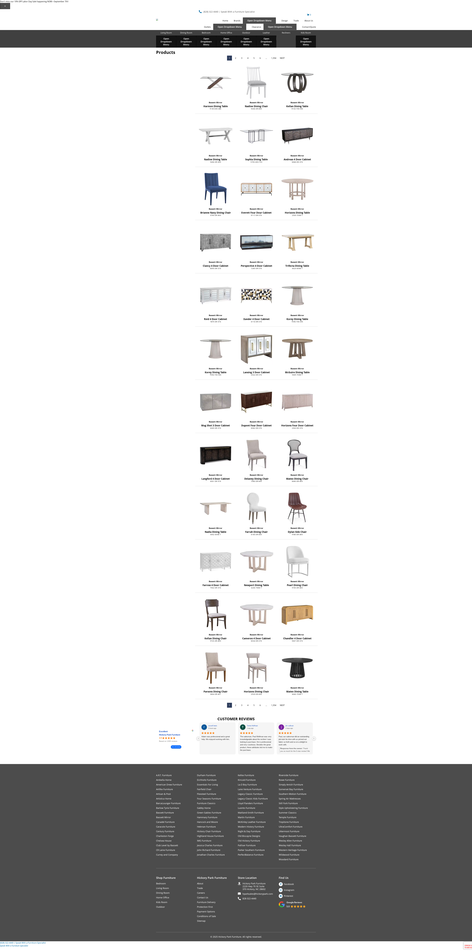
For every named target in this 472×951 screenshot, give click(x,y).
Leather (266, 32)
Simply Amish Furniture (291, 784)
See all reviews (176, 747)
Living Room (166, 32)
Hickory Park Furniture (169, 735)
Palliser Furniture (247, 845)
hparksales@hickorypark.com (258, 893)
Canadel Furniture (165, 822)
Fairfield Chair (204, 789)
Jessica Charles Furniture (209, 845)
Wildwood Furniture (289, 854)
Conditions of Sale (206, 916)
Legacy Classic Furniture (250, 794)
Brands (237, 20)
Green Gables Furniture (209, 812)
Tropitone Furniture (289, 822)
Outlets (207, 27)
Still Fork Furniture (288, 803)
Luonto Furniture (246, 808)
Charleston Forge (165, 836)
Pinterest (288, 895)
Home (225, 20)
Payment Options (206, 911)
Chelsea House (163, 840)
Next (282, 58)
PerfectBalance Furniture (250, 854)
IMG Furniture (204, 840)
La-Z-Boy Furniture (247, 784)
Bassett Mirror (215, 102)
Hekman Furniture (206, 826)
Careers (201, 892)
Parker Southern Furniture (251, 850)
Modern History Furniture (251, 826)
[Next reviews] (314, 738)
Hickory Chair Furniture (209, 831)
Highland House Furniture (210, 836)
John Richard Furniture (208, 850)
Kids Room (306, 32)
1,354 (273, 58)
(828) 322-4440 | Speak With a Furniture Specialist (229, 11)
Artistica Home (163, 798)
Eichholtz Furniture (206, 780)
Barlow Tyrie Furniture (167, 808)
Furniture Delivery (206, 902)
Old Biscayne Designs (249, 836)
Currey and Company (167, 854)
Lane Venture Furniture (250, 789)
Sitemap (201, 921)
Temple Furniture (287, 817)
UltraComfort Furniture (290, 826)
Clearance (256, 27)
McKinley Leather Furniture (252, 822)
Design (284, 20)
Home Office (226, 32)
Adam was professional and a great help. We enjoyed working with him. (215, 737)
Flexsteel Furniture (206, 794)
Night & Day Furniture (249, 831)
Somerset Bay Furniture (291, 789)
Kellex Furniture (246, 775)
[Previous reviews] (198, 738)
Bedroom (206, 32)
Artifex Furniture (164, 789)
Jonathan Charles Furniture (211, 854)
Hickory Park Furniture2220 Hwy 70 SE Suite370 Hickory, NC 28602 (254, 886)
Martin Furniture (246, 817)
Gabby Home (204, 808)
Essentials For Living (207, 784)
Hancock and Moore (207, 822)
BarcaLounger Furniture (168, 803)
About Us (308, 20)
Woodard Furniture (288, 859)
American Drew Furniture (169, 784)
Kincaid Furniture (247, 780)
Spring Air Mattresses (290, 798)
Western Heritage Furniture (293, 850)
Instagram (289, 890)
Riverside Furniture (288, 775)
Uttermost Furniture (289, 831)
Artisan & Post (163, 794)
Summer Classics (287, 812)
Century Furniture (165, 831)
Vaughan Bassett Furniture (292, 836)
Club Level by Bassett (167, 845)
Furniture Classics (206, 803)
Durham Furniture (206, 775)
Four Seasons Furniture (209, 798)
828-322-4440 (249, 898)
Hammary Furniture (207, 817)
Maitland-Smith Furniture (251, 812)
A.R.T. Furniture (164, 775)
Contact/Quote (309, 27)
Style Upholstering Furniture (293, 808)
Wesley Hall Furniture (290, 845)
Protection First (205, 906)
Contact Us (202, 897)
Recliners (286, 32)
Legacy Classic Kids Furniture (253, 798)
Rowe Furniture (287, 780)
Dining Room (186, 32)
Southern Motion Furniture (292, 794)
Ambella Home (163, 780)
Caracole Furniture (165, 826)
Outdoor (246, 32)
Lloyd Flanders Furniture (250, 803)
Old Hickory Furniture (249, 840)
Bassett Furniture (165, 812)
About (200, 883)
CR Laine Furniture (165, 850)
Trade (296, 20)
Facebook (289, 884)
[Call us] (8, 948)
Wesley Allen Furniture (290, 840)
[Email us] (3, 948)
